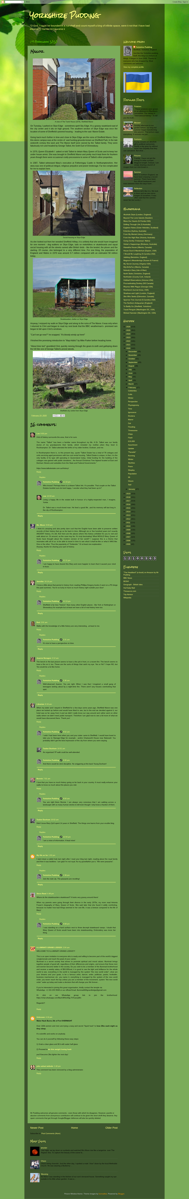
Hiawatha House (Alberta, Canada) (137, 247)
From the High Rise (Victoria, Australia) (139, 238)
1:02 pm (52, 855)
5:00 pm (66, 760)
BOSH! (126, 581)
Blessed (137, 123)
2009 (128, 530)
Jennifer (40, 581)
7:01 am (47, 779)
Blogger (121, 1194)
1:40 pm (57, 1066)
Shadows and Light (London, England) (139, 293)
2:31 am (66, 640)
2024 (128, 334)
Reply (39, 472)
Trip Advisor (128, 594)
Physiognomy (133, 405)
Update (131, 448)
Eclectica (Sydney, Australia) (134, 231)
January (132, 489)
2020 (128, 348)
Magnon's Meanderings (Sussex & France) (140, 260)
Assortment (132, 445)
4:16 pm (49, 1017)
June (130, 373)
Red (38, 622)
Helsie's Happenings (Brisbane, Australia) (140, 244)
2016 (128, 504)
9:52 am (66, 732)
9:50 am (66, 798)
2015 (128, 508)
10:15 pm (48, 581)
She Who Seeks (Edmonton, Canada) (138, 296)
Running (131, 456)
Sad (129, 485)
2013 (128, 515)
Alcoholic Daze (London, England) (137, 214)
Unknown (41, 1017)
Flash (130, 438)
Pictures (137, 156)
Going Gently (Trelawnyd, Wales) (136, 241)
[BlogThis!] (56, 415)
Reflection (138, 188)
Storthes (131, 463)
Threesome (132, 430)
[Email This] (54, 415)
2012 (128, 519)
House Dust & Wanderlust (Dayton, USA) (139, 251)
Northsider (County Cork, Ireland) (137, 277)
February (132, 387)
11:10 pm (67, 482)
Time (130, 409)
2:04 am (66, 947)
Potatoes (137, 106)
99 (129, 477)
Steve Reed (41, 894)
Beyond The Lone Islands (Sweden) (138, 218)
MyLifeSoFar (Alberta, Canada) (136, 267)
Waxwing (44, 1174)
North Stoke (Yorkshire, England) (136, 274)
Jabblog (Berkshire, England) (135, 257)
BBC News (127, 578)
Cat (129, 423)
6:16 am (48, 704)
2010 (128, 526)
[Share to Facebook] (61, 415)
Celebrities (132, 391)
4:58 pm (66, 924)
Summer (137, 172)
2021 (128, 345)
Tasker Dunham (50, 748)
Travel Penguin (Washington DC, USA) (139, 310)
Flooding (131, 427)
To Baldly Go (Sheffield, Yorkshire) (137, 306)
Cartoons (138, 139)
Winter (130, 398)
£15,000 (131, 441)
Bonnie (40, 779)
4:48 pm (50, 894)
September (133, 362)
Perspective (133, 401)
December (132, 351)
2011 (128, 523)
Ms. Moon (41, 525)
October (132, 359)
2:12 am (55, 658)
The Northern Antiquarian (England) (137, 303)
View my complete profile (133, 67)
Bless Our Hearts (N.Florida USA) (137, 221)
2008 (128, 533)
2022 (128, 341)
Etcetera (131, 416)
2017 (128, 501)
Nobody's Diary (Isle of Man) (135, 270)
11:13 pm (67, 601)
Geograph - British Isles (133, 584)
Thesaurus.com (129, 591)
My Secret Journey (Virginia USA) (137, 264)
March (131, 384)
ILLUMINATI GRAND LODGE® (49, 947)
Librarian (40, 704)
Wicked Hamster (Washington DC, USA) (139, 313)
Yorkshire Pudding (64, 15)
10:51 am (61, 748)
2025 (128, 330)
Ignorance (132, 412)
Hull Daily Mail (129, 588)
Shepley (131, 470)
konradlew (103, 1194)
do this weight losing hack (59, 1049)
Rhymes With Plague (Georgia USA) (138, 287)
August (131, 366)
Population (132, 474)
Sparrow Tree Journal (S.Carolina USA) (139, 300)
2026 (128, 327)
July (130, 369)
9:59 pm (49, 525)
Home (74, 1127)
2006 (128, 541)
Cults (130, 394)
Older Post (111, 1127)
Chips (130, 434)
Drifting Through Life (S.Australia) (137, 224)
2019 (128, 494)
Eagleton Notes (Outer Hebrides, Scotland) (140, 228)
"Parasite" (132, 452)
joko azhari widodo (45, 1066)
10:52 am (55, 820)
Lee (38, 434)
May (130, 377)
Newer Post (36, 1127)
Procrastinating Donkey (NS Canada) (138, 283)
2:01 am (44, 622)
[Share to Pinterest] (63, 415)
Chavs (43, 1161)
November (132, 355)
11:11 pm (66, 560)
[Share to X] (58, 415)
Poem (130, 466)
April (130, 380)
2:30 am (66, 680)
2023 (128, 337)
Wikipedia (127, 598)
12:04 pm (67, 837)
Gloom (130, 481)
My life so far (42, 855)
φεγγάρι (44, 1148)
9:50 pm (43, 434)
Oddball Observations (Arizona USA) (138, 280)
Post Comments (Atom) (50, 1133)
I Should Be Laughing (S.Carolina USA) (139, 254)
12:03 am (51, 496)
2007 (128, 537)
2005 (128, 544)
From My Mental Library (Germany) (137, 234)
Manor (130, 419)
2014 (128, 512)
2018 (128, 497)
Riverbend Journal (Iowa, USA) (136, 290)
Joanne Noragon (44, 658)
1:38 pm (66, 875)
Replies (42, 477)
